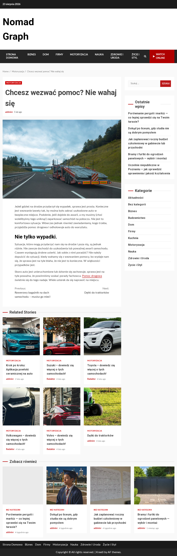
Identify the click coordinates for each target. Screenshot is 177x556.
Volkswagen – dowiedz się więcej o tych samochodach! (21, 406)
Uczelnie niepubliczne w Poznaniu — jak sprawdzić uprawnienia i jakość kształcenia (149, 169)
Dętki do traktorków (96, 290)
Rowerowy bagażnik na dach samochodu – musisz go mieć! (32, 292)
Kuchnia (133, 238)
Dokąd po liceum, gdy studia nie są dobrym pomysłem (66, 485)
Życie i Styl (135, 56)
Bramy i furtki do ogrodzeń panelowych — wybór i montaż (154, 485)
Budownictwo (136, 218)
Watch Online (160, 56)
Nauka (99, 54)
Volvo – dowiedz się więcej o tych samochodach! (61, 406)
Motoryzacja (79, 54)
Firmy (59, 54)
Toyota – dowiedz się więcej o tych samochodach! (102, 336)
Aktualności (135, 197)
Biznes (31, 54)
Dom (46, 54)
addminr (9, 112)
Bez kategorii (137, 204)
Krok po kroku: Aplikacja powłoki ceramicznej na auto (21, 336)
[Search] (145, 56)
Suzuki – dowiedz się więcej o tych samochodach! (61, 336)
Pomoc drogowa (92, 276)
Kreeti (100, 552)
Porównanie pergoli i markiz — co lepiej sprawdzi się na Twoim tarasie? (148, 117)
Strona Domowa (12, 56)
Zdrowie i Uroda (117, 56)
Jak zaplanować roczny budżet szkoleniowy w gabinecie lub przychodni (148, 143)
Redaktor (51, 379)
